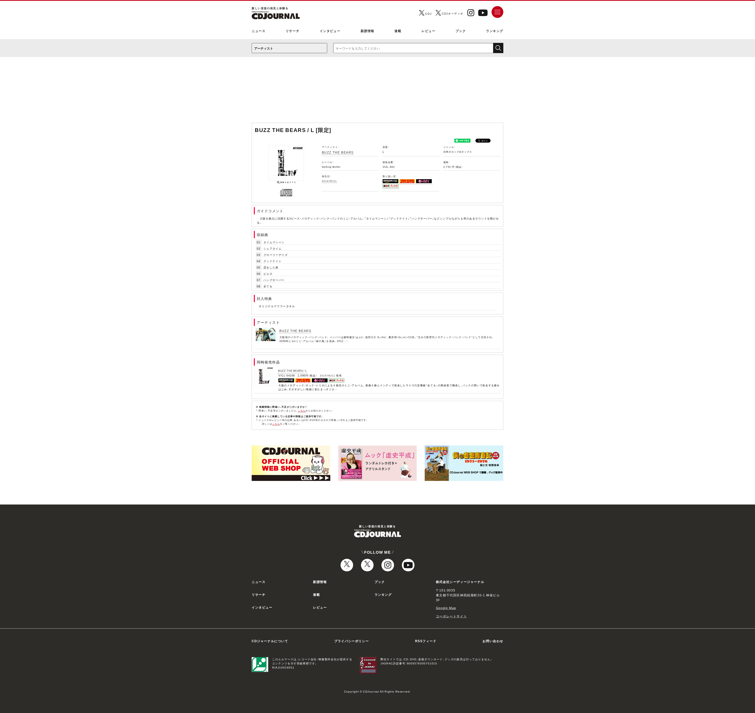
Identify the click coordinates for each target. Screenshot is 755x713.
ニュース (258, 30)
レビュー (428, 30)
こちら (302, 410)
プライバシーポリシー (351, 640)
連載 (397, 30)
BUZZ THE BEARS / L (292, 371)
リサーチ (292, 30)
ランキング (494, 30)
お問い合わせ (492, 640)
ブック (461, 30)
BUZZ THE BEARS (338, 152)
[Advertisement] (377, 91)
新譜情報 (367, 30)
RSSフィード (425, 640)
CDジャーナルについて (270, 640)
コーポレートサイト (451, 616)
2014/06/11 (329, 181)
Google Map (446, 607)
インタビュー (330, 30)
